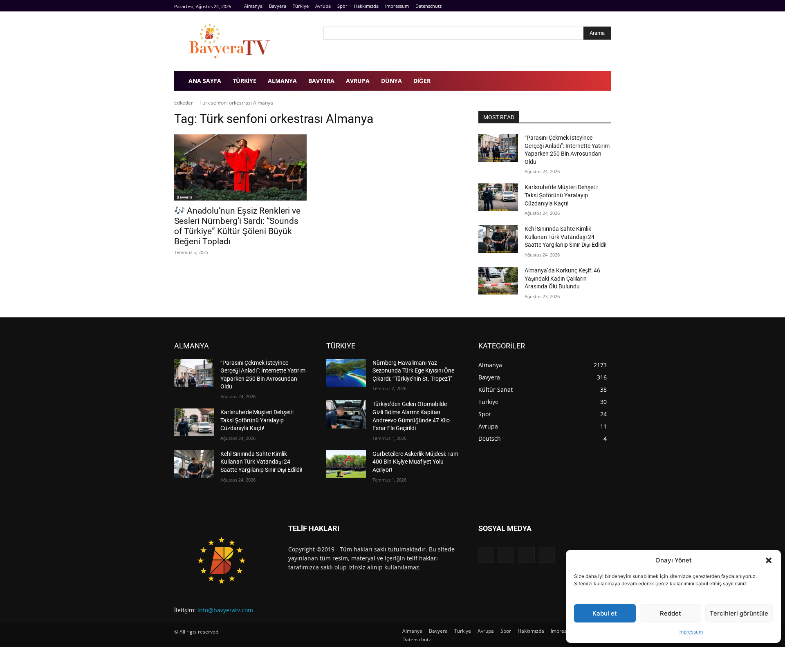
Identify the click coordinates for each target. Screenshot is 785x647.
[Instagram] (596, 6)
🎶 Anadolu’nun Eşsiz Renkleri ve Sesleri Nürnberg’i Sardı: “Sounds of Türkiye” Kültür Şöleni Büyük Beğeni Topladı (237, 226)
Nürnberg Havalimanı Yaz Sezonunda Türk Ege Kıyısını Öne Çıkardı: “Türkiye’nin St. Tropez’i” (413, 370)
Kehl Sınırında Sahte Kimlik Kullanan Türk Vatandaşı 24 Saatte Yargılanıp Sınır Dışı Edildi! (566, 236)
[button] (769, 560)
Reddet (670, 613)
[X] (526, 555)
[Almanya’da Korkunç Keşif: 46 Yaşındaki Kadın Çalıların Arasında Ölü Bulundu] (498, 280)
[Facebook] (587, 6)
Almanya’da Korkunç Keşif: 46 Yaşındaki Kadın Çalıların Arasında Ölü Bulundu (562, 278)
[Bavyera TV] (243, 41)
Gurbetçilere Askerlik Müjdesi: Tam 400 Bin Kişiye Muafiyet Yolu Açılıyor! (415, 462)
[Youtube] (606, 6)
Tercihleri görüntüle (739, 613)
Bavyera (185, 197)
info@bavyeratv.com (225, 610)
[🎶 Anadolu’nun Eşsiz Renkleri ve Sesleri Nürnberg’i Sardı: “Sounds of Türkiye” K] (240, 167)
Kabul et (604, 613)
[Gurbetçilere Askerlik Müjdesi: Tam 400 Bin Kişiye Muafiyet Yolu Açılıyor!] (346, 464)
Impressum (690, 632)
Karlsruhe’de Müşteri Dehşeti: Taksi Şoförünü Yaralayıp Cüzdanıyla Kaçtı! (561, 195)
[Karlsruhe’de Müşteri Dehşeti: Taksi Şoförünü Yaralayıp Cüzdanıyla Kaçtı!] (498, 197)
